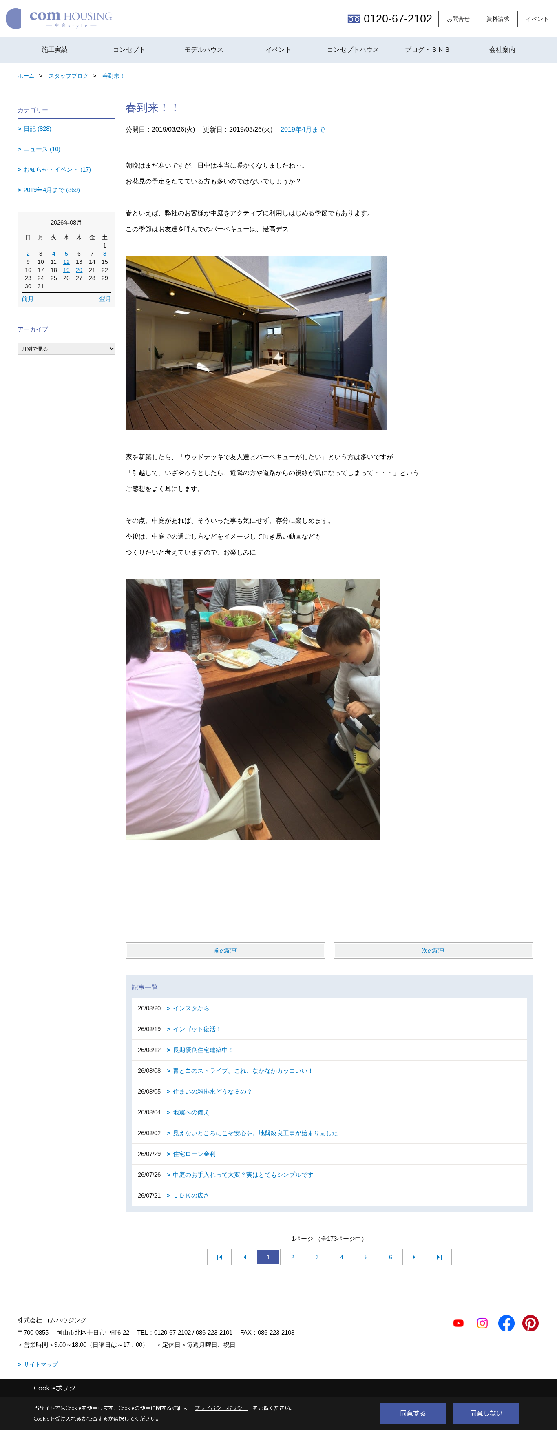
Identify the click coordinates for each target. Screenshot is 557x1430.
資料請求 (497, 18)
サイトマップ (41, 1364)
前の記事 (225, 950)
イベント (537, 18)
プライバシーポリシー (221, 1408)
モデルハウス (203, 49)
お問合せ (458, 18)
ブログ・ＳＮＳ (428, 49)
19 (66, 270)
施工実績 (55, 49)
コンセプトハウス (353, 49)
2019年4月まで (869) (52, 189)
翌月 (105, 298)
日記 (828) (37, 128)
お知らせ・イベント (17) (57, 169)
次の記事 (433, 950)
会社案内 (502, 49)
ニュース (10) (42, 149)
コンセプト (129, 49)
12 (66, 262)
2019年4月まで (303, 129)
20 (79, 270)
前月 (28, 298)
